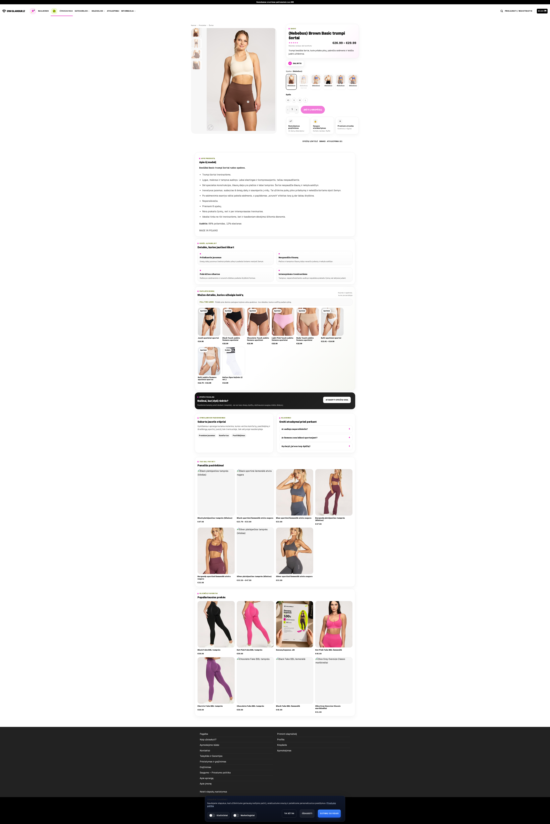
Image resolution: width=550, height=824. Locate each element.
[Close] (318, 374)
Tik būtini (289, 813)
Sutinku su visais (329, 813)
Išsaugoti (307, 813)
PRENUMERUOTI (252, 435)
